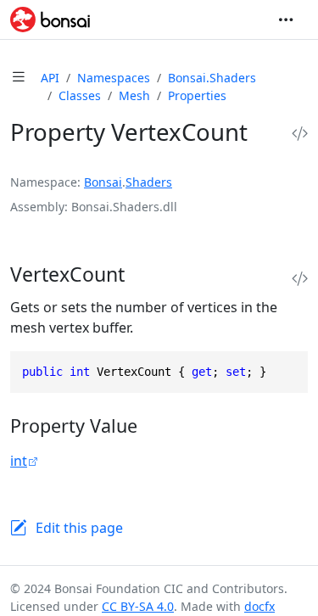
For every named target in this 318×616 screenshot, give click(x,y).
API (50, 78)
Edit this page (79, 527)
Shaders (149, 182)
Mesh (134, 95)
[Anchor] (143, 274)
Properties (197, 95)
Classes (80, 95)
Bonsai (103, 182)
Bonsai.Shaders (212, 78)
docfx (259, 606)
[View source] (300, 133)
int (18, 460)
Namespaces (113, 78)
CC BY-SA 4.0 (138, 606)
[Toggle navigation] (286, 19)
